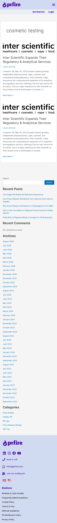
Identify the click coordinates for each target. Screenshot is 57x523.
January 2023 (9, 385)
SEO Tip (6, 429)
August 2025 (8, 291)
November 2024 (10, 323)
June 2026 (7, 250)
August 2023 (8, 365)
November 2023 (10, 356)
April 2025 (7, 307)
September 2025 (10, 286)
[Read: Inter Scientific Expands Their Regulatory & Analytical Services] (28, 48)
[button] (53, 4)
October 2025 (9, 282)
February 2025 (9, 315)
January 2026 (9, 270)
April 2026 (7, 258)
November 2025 (10, 278)
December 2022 (10, 389)
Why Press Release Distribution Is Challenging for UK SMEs (28, 206)
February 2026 (9, 266)
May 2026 (7, 254)
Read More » (8, 95)
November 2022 (10, 393)
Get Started (38, 12)
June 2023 (7, 373)
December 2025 (10, 274)
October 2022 (9, 397)
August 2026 (8, 241)
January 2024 (9, 352)
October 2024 (9, 328)
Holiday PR (7, 417)
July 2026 (7, 245)
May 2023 (7, 377)
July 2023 (7, 369)
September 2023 (10, 360)
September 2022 (10, 401)
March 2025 (8, 311)
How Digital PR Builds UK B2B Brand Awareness (23, 195)
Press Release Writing (12, 425)
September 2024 (10, 332)
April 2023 (7, 381)
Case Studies (8, 413)
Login (51, 12)
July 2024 (7, 340)
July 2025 (7, 295)
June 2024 (7, 344)
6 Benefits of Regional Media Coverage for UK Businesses (27, 217)
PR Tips (6, 421)
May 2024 (7, 348)
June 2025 (7, 299)
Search (6, 178)
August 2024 (8, 336)
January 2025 (9, 319)
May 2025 (7, 303)
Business (7, 488)
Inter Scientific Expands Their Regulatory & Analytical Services (27, 60)
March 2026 (8, 262)
